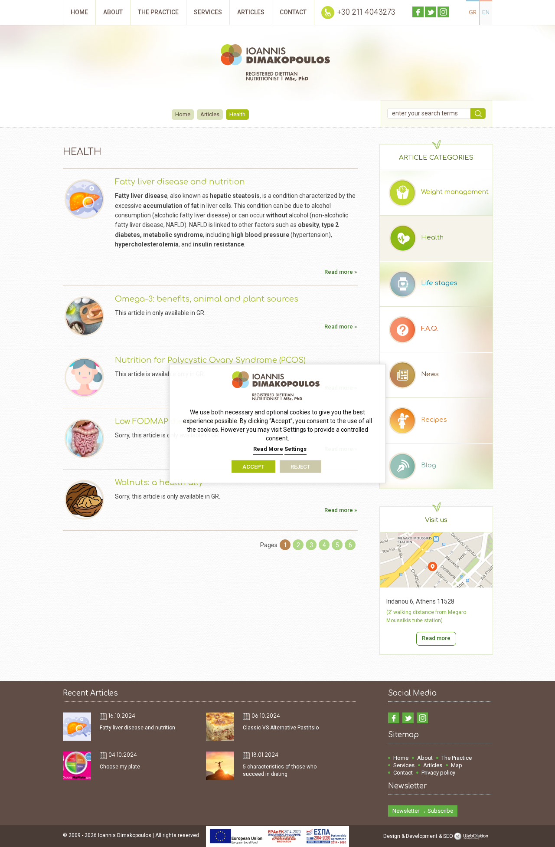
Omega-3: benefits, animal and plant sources (206, 299)
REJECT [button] (300, 466)
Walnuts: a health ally (159, 482)
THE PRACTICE (158, 12)
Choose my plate (120, 767)
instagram (443, 12)
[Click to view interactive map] (436, 585)
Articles (209, 114)
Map (456, 765)
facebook (418, 12)
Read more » (340, 272)
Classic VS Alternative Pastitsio (281, 728)
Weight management (455, 192)
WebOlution (472, 836)
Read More (268, 449)
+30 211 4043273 (366, 12)
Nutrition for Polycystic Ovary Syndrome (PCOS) (210, 360)
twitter (430, 12)
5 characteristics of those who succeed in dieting (280, 770)
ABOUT (113, 12)
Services (404, 765)
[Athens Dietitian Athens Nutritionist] (277, 63)
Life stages (439, 283)
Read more (436, 638)
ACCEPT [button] (253, 466)
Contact (403, 772)
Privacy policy (438, 772)
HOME (79, 12)
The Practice (456, 758)
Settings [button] (295, 449)
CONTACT (293, 12)
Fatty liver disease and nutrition (180, 181)
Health (432, 237)
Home (182, 114)
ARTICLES (250, 12)
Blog (428, 465)
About (425, 758)
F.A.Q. (429, 328)
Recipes (434, 420)
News (430, 374)
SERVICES (208, 12)
